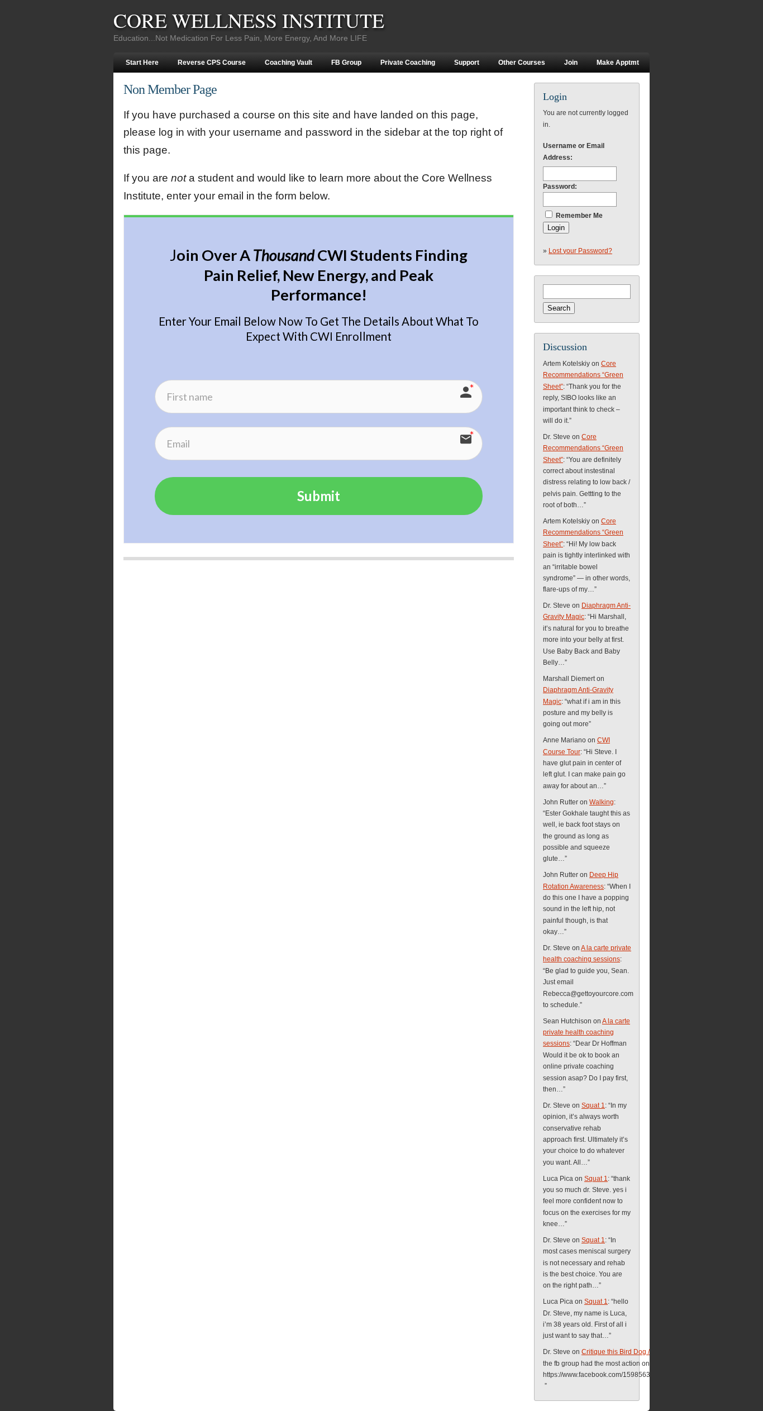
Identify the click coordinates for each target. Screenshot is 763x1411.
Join (571, 62)
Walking (601, 802)
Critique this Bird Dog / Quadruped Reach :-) (648, 1352)
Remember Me (579, 216)
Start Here (142, 62)
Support (466, 62)
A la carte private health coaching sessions (586, 1032)
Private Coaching (407, 62)
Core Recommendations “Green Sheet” (583, 375)
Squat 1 (593, 1105)
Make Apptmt (618, 62)
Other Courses (521, 62)
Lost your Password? (580, 251)
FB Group (346, 62)
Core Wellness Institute (248, 20)
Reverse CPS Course (212, 62)
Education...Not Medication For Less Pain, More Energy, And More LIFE (240, 38)
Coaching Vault (288, 62)
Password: (560, 186)
